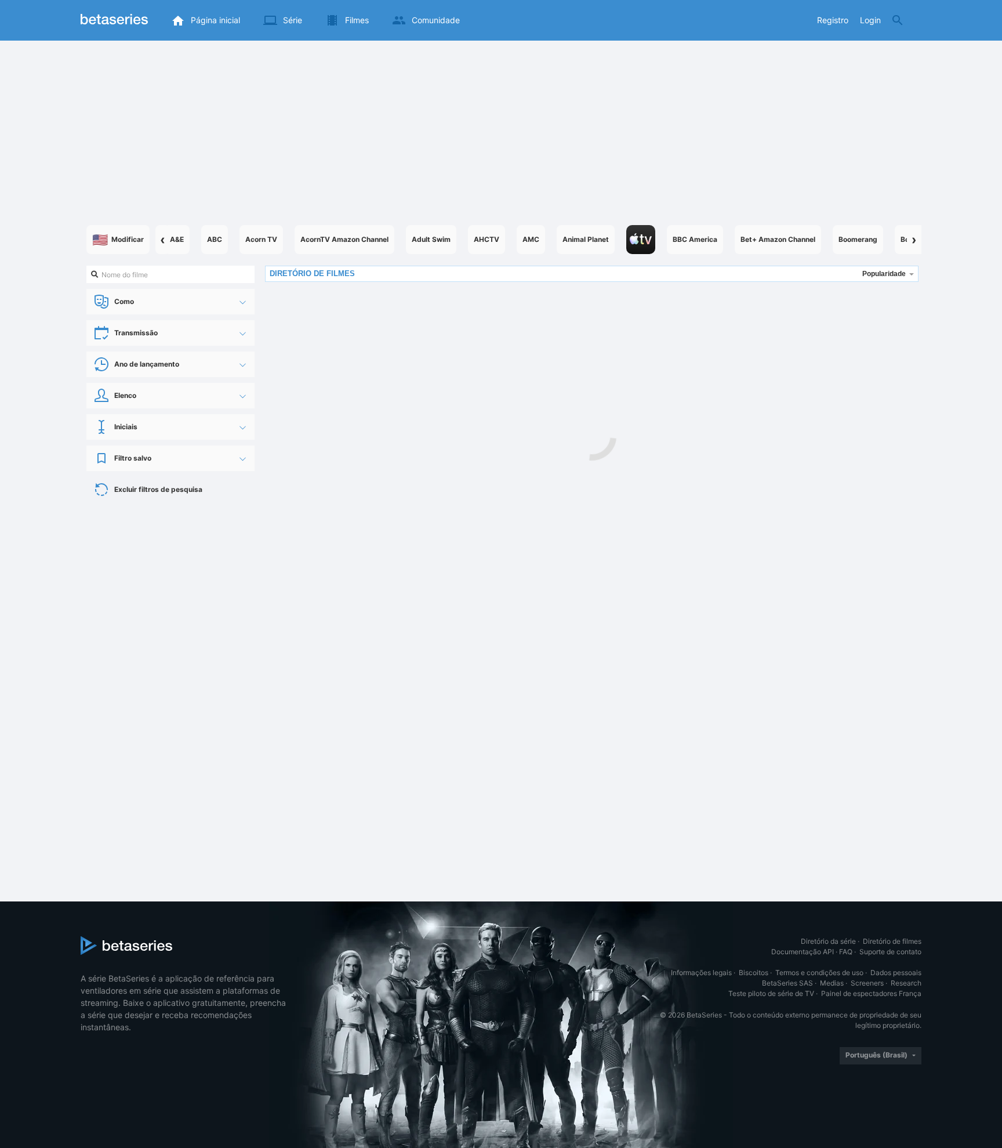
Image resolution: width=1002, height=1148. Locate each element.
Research (906, 983)
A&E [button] (177, 239)
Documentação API (802, 951)
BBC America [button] (695, 239)
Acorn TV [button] (261, 239)
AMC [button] (530, 239)
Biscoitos (753, 972)
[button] (640, 239)
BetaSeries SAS (787, 983)
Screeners (867, 983)
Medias (832, 983)
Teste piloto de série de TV (771, 993)
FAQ (845, 951)
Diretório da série (828, 941)
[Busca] (898, 20)
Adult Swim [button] (431, 239)
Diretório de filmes (892, 941)
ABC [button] (214, 239)
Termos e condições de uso (819, 972)
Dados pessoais (895, 972)
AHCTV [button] (486, 239)
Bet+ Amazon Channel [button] (777, 239)
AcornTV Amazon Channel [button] (344, 239)
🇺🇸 (118, 239)
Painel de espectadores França (871, 993)
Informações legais (701, 972)
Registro (832, 20)
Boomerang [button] (857, 239)
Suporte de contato (890, 951)
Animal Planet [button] (585, 239)
